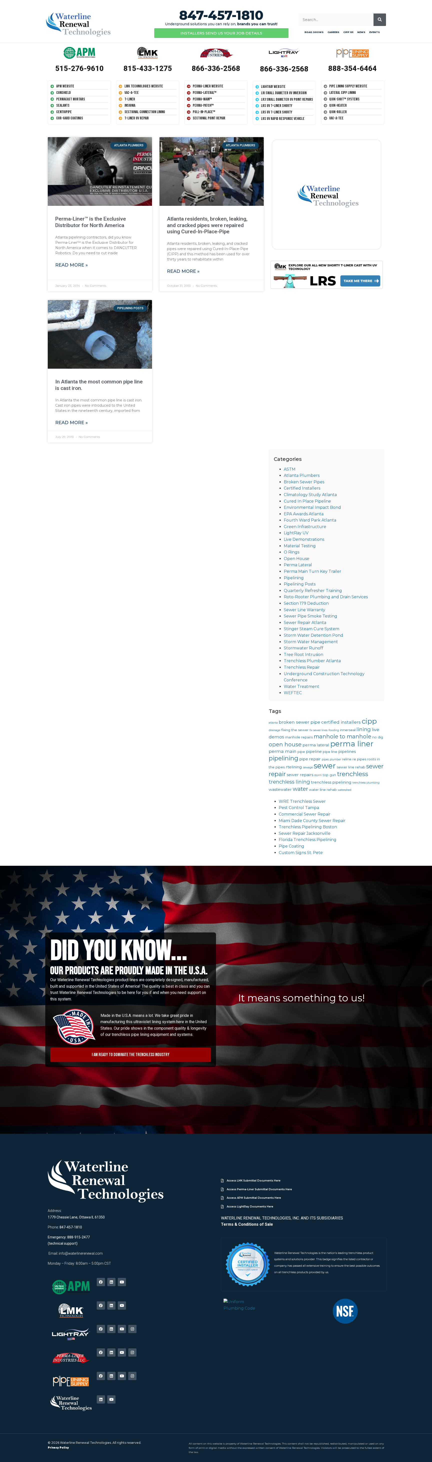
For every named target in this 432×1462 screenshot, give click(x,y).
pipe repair (310, 759)
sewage (308, 767)
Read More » (71, 265)
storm (318, 775)
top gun (329, 775)
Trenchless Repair (302, 667)
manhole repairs (299, 737)
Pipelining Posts (300, 584)
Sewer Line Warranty (304, 609)
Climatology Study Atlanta (310, 494)
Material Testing (300, 546)
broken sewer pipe (299, 722)
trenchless (352, 774)
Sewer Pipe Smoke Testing (310, 616)
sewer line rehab (351, 767)
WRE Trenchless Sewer (302, 801)
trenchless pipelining (331, 782)
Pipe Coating (291, 846)
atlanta (273, 722)
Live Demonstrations (304, 539)
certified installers (341, 722)
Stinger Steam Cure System (311, 628)
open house (285, 744)
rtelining (294, 767)
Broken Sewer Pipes (304, 482)
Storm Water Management (311, 641)
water (300, 789)
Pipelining (294, 578)
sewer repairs (300, 774)
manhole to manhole (342, 736)
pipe (301, 752)
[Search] (380, 19)
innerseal (348, 730)
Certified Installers (302, 488)
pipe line (330, 752)
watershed (344, 790)
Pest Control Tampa (299, 807)
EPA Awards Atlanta (304, 514)
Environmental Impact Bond (312, 507)
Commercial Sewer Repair (304, 814)
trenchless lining (289, 782)
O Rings (291, 552)
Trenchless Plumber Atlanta (312, 660)
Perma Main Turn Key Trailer (312, 571)
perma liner (352, 743)
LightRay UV (296, 533)
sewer (325, 765)
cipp (369, 721)
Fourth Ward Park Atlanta (310, 520)
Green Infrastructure (305, 526)
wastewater (280, 789)
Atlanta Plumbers (302, 475)
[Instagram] (132, 1329)
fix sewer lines (319, 730)
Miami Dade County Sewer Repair (312, 820)
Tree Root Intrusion (303, 654)
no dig (377, 737)
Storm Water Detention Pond (313, 635)
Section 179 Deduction (306, 603)
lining (363, 729)
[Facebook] (101, 1282)
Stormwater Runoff (303, 648)
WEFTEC (293, 692)
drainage (274, 730)
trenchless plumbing (366, 782)
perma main (282, 751)
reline (347, 759)
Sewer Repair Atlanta (305, 622)
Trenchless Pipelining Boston (308, 827)
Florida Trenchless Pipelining (307, 839)
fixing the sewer (294, 730)
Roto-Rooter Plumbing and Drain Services (326, 596)
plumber (335, 759)
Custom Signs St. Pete (301, 852)
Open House (296, 558)
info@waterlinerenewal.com (81, 1253)
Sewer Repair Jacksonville (304, 833)
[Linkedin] (111, 1282)
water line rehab (323, 790)
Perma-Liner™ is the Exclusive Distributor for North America (90, 222)
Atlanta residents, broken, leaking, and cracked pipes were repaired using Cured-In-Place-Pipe (207, 225)
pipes (325, 759)
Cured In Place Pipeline (307, 501)
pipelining (283, 758)
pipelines (347, 751)
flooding (333, 730)
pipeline (314, 751)
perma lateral (315, 745)
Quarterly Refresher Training (313, 590)
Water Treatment (301, 686)
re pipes (359, 759)
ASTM (290, 469)
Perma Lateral (298, 565)
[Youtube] (122, 1282)
